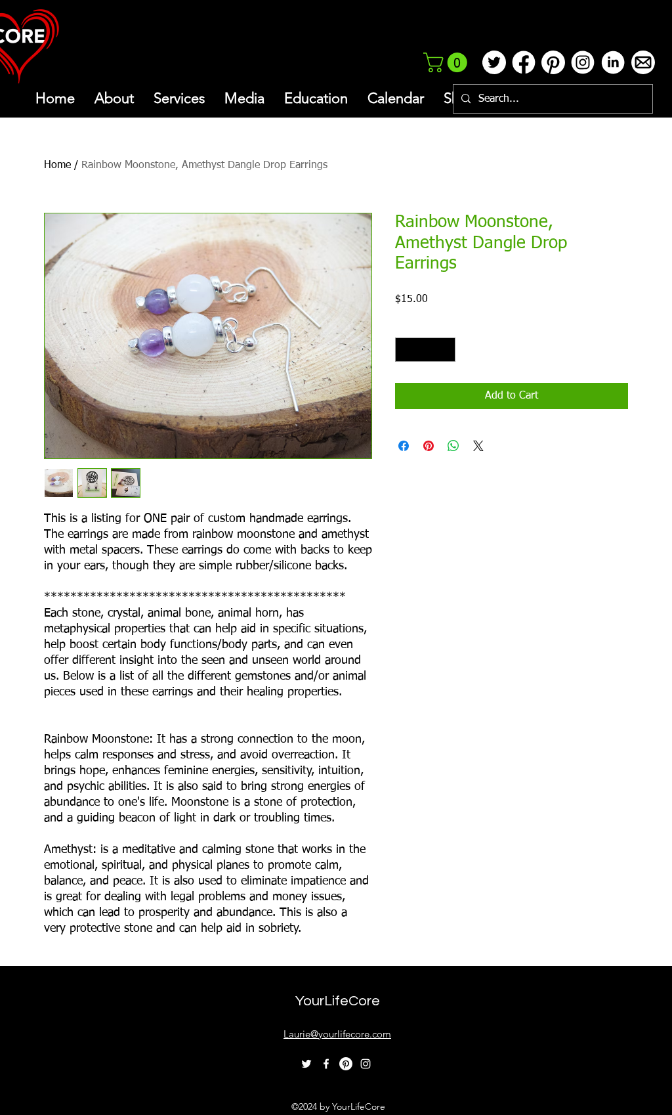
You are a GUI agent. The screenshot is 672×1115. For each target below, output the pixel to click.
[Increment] (445, 349)
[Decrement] (405, 349)
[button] (447, 62)
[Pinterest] (345, 1063)
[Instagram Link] (582, 62)
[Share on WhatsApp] (453, 446)
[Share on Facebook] (403, 446)
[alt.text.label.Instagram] (365, 1063)
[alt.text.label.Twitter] (306, 1063)
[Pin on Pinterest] (428, 446)
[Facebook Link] (523, 62)
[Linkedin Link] (612, 62)
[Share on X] (478, 446)
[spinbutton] (425, 349)
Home (57, 165)
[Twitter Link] (494, 62)
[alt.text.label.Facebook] (326, 1063)
